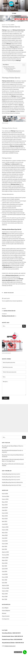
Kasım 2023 (5, 513)
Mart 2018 (4, 599)
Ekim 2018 (4, 580)
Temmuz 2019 (5, 554)
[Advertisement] (14, 418)
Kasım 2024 (5, 493)
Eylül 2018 (4, 582)
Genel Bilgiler (5, 607)
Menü (14, 13)
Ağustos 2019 (5, 552)
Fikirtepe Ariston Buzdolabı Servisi (15, 71)
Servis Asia (8, 8)
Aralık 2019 (4, 541)
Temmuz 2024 (5, 496)
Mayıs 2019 (5, 560)
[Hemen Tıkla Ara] (25, 652)
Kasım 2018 (5, 577)
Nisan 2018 (4, 596)
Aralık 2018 (4, 574)
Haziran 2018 (5, 591)
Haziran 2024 (5, 499)
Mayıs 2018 (5, 593)
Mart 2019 (4, 566)
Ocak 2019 (4, 571)
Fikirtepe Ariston (10, 69)
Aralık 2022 (5, 524)
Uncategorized (5, 619)
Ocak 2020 (4, 538)
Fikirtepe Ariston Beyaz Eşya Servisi (14, 70)
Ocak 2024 (4, 510)
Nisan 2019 (4, 563)
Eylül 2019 (4, 549)
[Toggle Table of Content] (23, 65)
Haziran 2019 (5, 557)
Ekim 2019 (4, 546)
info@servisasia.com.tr (9, 646)
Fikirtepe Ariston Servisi (9, 66)
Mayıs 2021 (4, 532)
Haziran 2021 (5, 529)
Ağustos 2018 (5, 585)
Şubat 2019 (5, 568)
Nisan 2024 (5, 504)
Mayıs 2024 (5, 502)
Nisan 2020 (5, 535)
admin (12, 24)
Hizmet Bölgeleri (9, 292)
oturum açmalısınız (17, 301)
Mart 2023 (4, 521)
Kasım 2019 (5, 543)
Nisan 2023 (5, 518)
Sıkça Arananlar (6, 616)
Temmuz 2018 (5, 588)
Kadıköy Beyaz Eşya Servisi (8, 474)
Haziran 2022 (5, 527)
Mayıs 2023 (5, 516)
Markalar (4, 613)
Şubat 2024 (5, 507)
